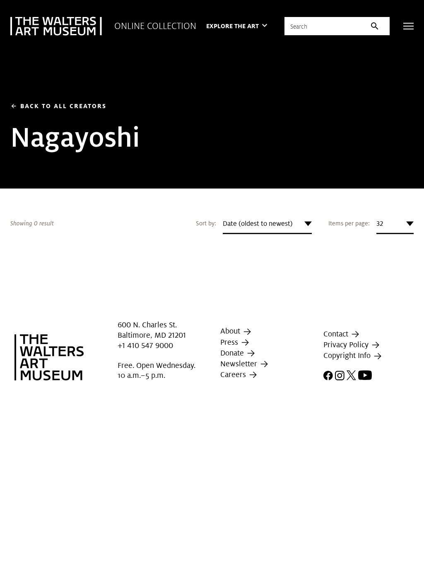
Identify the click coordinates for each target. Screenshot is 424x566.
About (231, 331)
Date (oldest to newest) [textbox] (258, 223)
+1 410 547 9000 (145, 345)
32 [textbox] (379, 223)
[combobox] (267, 223)
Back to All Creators (58, 106)
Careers (234, 374)
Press (230, 342)
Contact (336, 334)
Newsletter (239, 363)
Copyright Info (348, 355)
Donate (233, 353)
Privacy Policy (347, 344)
